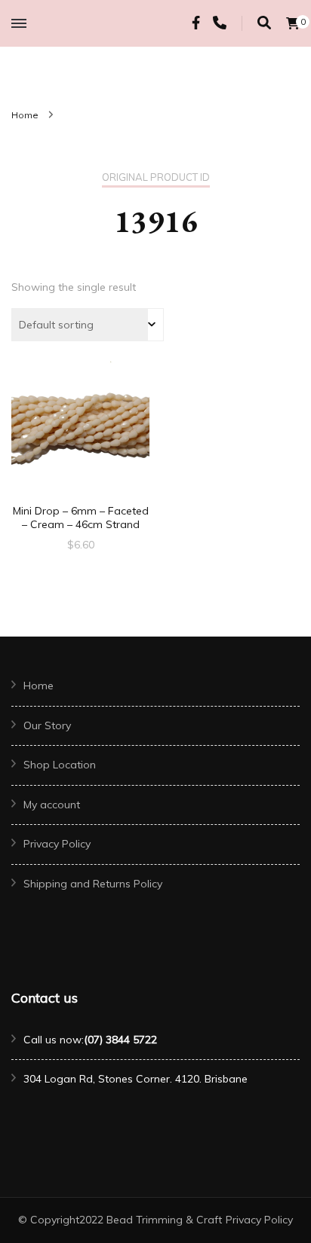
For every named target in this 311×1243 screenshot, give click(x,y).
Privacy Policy (57, 844)
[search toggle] (264, 23)
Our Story (47, 725)
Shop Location (59, 764)
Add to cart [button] (80, 428)
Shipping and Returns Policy (92, 883)
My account (51, 804)
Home (38, 685)
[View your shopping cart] (293, 23)
